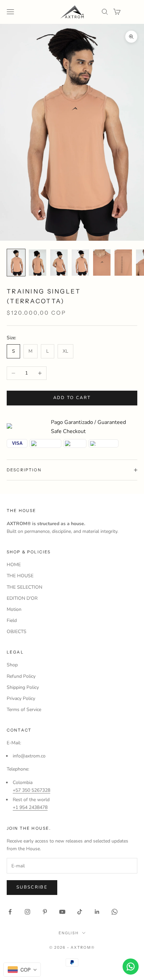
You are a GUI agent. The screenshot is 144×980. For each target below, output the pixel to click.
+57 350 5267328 (31, 790)
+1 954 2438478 (30, 807)
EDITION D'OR (22, 598)
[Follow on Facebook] (10, 911)
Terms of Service (24, 709)
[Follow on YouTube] (62, 911)
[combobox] (22, 970)
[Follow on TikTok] (79, 911)
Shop (12, 665)
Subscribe (32, 887)
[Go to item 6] (123, 262)
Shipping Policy (23, 687)
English (69, 933)
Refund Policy (21, 676)
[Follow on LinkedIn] (97, 911)
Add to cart (72, 398)
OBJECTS (16, 631)
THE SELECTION (24, 587)
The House (21, 510)
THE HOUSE (20, 576)
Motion (14, 609)
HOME (14, 564)
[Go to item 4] (80, 262)
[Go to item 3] (59, 262)
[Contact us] (131, 966)
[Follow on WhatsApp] (114, 911)
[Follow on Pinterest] (45, 911)
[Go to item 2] (37, 262)
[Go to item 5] (101, 262)
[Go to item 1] (16, 262)
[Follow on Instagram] (27, 911)
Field (12, 620)
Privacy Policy (21, 698)
